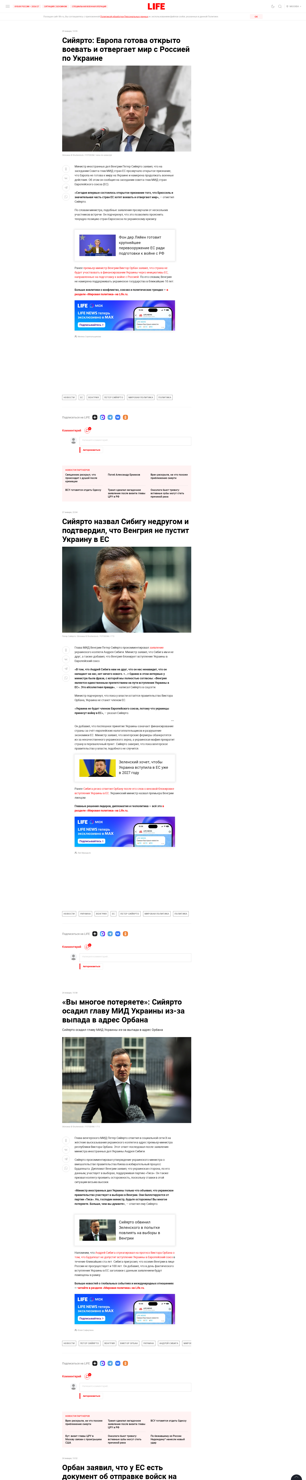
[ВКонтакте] (118, 417)
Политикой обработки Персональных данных (124, 16)
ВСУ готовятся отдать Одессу (83, 490)
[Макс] (102, 417)
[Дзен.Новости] (95, 417)
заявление (156, 647)
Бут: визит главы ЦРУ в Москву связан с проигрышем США (83, 1439)
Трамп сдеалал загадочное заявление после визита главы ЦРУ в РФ (126, 493)
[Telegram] (110, 417)
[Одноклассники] (125, 417)
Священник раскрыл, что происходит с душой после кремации (81, 478)
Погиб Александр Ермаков (124, 474)
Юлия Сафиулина (86, 1330)
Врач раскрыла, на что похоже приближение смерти (169, 476)
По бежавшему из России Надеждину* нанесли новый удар (168, 1439)
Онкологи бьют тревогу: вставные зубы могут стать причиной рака (167, 493)
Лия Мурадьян (84, 853)
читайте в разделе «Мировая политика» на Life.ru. (111, 1288)
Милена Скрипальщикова (89, 336)
